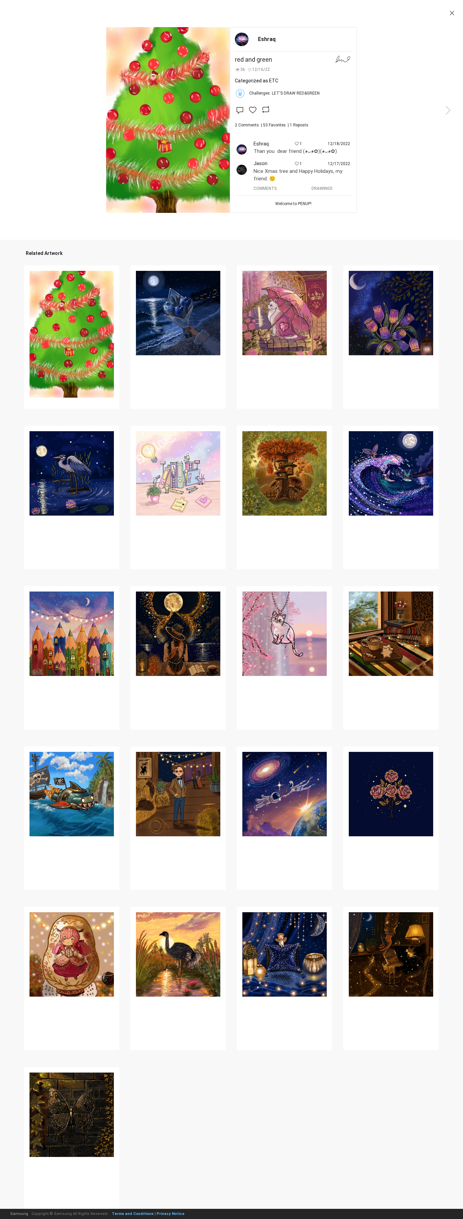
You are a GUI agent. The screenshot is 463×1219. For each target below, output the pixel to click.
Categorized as (256, 80)
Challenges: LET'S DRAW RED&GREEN (284, 93)
